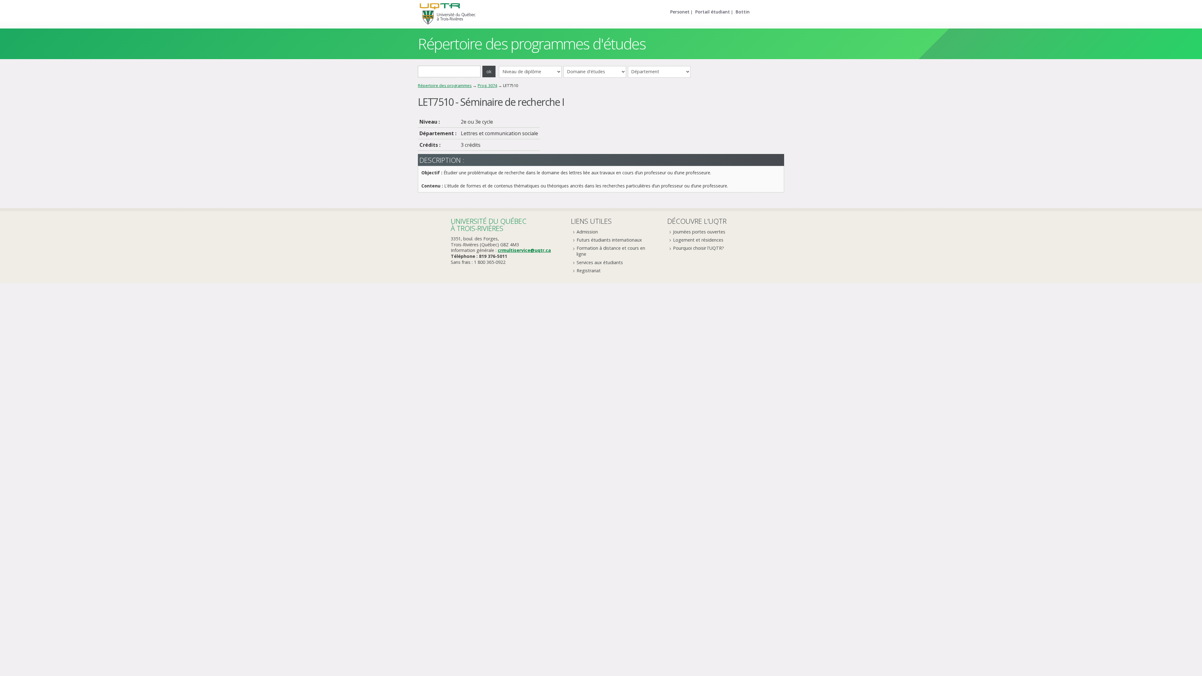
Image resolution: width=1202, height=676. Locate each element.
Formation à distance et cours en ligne (611, 251)
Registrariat (589, 271)
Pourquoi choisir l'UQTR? (698, 248)
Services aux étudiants (600, 262)
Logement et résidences (698, 240)
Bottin (743, 12)
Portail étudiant (712, 12)
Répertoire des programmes (445, 85)
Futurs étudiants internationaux (609, 240)
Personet (680, 12)
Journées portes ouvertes (699, 232)
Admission (587, 232)
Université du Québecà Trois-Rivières (489, 224)
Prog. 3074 (487, 85)
